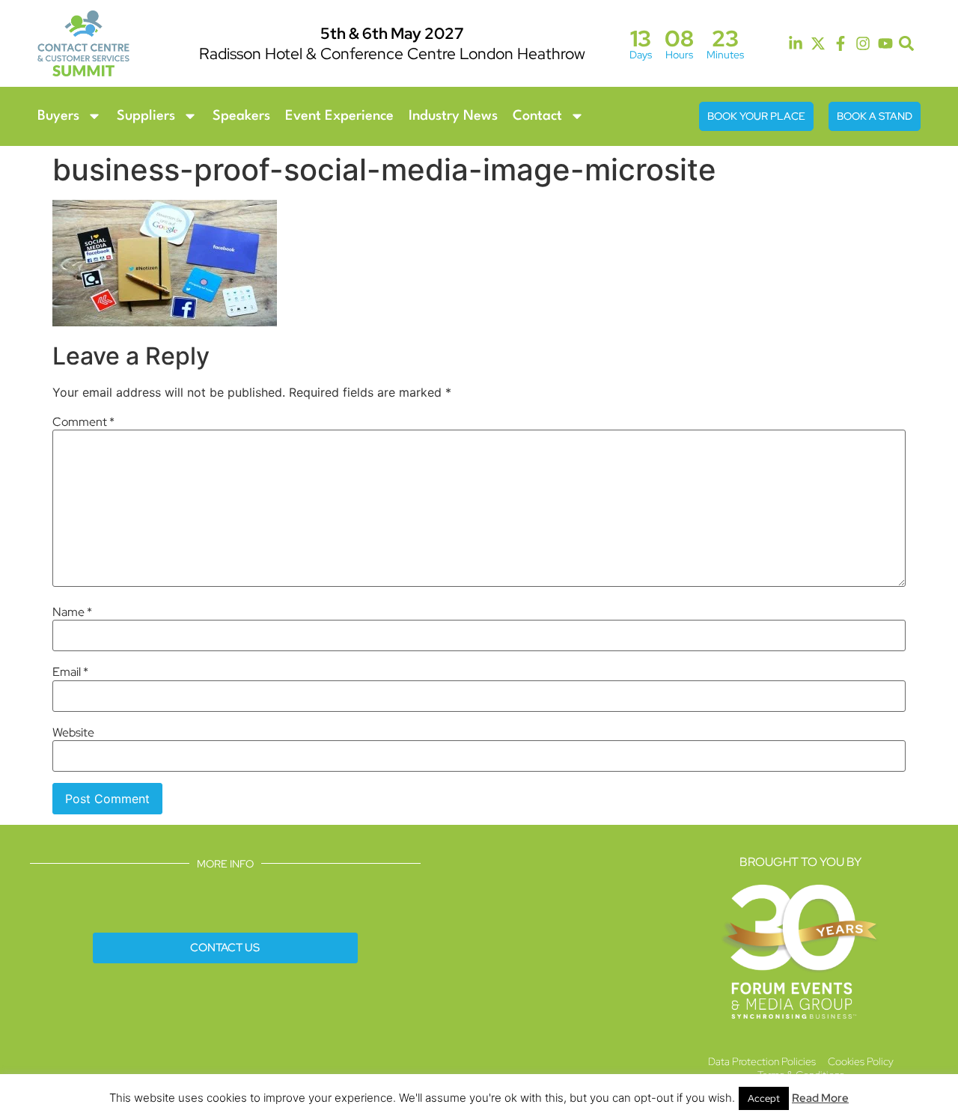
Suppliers (146, 116)
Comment (83, 422)
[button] (907, 44)
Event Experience (339, 116)
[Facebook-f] (840, 43)
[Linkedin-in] (795, 43)
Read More (820, 1098)
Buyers (58, 116)
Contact (537, 116)
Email (70, 672)
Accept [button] (764, 1098)
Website (73, 733)
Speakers (241, 116)
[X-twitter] (818, 43)
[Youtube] (885, 43)
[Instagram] (862, 43)
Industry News (453, 116)
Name (72, 612)
